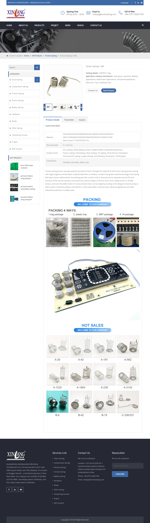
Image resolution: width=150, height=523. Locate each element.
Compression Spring (20, 86)
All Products (37, 55)
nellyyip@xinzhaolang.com (104, 14)
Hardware (16, 114)
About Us (23, 25)
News (67, 25)
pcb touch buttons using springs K (27, 177)
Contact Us (96, 25)
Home (9, 25)
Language (124, 3)
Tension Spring (18, 93)
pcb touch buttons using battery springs (28, 187)
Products (39, 25)
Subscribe (120, 474)
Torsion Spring (51, 55)
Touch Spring (17, 79)
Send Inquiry (108, 90)
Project (54, 25)
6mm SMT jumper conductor (27, 166)
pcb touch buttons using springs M (27, 198)
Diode (14, 121)
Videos (80, 25)
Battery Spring (17, 107)
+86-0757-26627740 (134, 14)
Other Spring (17, 128)
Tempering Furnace (19, 135)
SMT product (17, 149)
